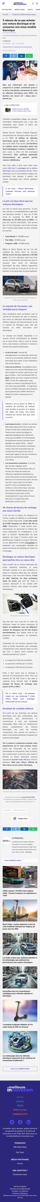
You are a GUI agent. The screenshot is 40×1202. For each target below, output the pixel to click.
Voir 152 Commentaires (20, 1069)
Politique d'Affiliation (20, 1193)
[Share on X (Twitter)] (13, 56)
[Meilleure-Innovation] (20, 3)
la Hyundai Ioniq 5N (18, 760)
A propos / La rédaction (20, 1191)
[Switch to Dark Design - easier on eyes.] (33, 4)
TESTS (20, 1105)
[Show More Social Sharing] (35, 56)
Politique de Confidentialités (20, 1189)
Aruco (20, 1163)
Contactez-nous (20, 1174)
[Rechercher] (37, 3)
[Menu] (3, 3)
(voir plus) (28, 852)
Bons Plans (20, 9)
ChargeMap (29, 543)
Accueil (5, 14)
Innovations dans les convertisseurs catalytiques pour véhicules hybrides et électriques (18, 993)
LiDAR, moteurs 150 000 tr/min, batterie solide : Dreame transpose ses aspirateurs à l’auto (19, 893)
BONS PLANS (20, 1110)
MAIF (7, 378)
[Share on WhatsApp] (29, 56)
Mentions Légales (20, 1186)
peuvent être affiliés (28, 797)
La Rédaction (17, 838)
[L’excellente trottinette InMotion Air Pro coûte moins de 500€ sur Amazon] (20, 1011)
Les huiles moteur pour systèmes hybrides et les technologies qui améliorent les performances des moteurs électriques (20, 960)
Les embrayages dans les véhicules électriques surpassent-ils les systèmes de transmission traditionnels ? (19, 1058)
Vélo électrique (20, 1147)
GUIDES (20, 1101)
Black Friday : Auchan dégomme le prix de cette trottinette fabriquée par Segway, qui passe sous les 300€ (19, 926)
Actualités (7, 9)
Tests (30, 9)
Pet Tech (20, 1152)
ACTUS (20, 1097)
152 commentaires (10, 50)
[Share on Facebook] (6, 56)
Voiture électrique (19, 810)
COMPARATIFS (20, 1114)
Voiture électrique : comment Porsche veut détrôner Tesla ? (20, 191)
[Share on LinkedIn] (21, 56)
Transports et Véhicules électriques (24, 14)
